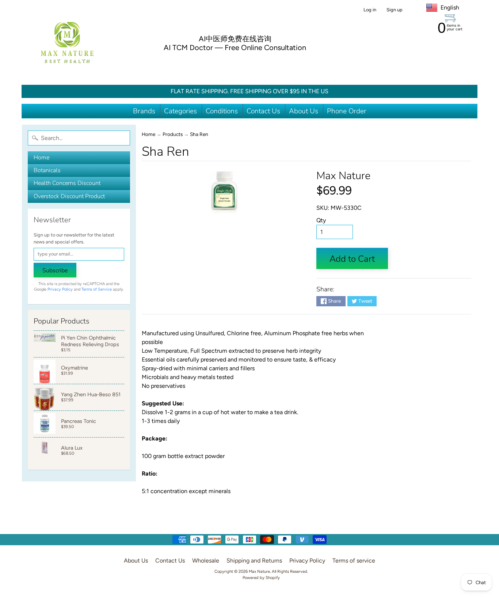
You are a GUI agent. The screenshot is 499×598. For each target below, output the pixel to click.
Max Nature (343, 176)
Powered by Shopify (261, 577)
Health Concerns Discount (67, 183)
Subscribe (55, 270)
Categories (180, 111)
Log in (369, 10)
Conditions (222, 111)
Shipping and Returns (254, 560)
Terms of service (353, 560)
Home (41, 158)
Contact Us (263, 111)
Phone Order (346, 111)
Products (173, 134)
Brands (144, 111)
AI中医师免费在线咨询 (235, 38)
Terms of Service (96, 289)
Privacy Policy (60, 289)
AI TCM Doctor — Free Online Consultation (235, 47)
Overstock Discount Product (69, 196)
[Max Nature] (67, 42)
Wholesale (205, 560)
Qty (321, 220)
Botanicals (47, 170)
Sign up (394, 10)
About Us (303, 111)
